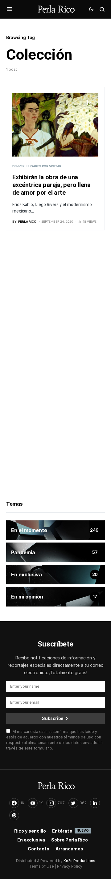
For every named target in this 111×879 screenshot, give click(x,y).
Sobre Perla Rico (69, 839)
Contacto (38, 848)
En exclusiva (31, 839)
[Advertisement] (55, 302)
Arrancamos (69, 848)
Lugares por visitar (44, 166)
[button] (9, 9)
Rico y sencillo (30, 830)
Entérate (70, 830)
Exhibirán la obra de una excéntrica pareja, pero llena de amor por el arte (51, 185)
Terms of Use (41, 866)
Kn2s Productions (79, 860)
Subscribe (53, 718)
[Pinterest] (14, 815)
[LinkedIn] (95, 803)
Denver (18, 166)
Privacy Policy (69, 866)
